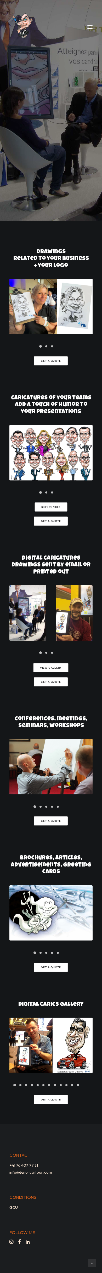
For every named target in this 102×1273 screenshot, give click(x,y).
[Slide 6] (43, 1085)
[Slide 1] (40, 346)
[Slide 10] (66, 1085)
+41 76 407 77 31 (23, 1165)
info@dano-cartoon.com (30, 1172)
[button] (90, 27)
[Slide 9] (61, 1085)
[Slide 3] (52, 346)
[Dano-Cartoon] (23, 27)
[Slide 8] (55, 1085)
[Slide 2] (46, 346)
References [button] (51, 506)
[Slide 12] (78, 1085)
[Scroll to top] (92, 1262)
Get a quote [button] (51, 360)
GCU (13, 1207)
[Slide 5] (58, 806)
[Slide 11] (72, 1085)
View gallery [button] (51, 667)
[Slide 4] (52, 806)
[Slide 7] (49, 1085)
